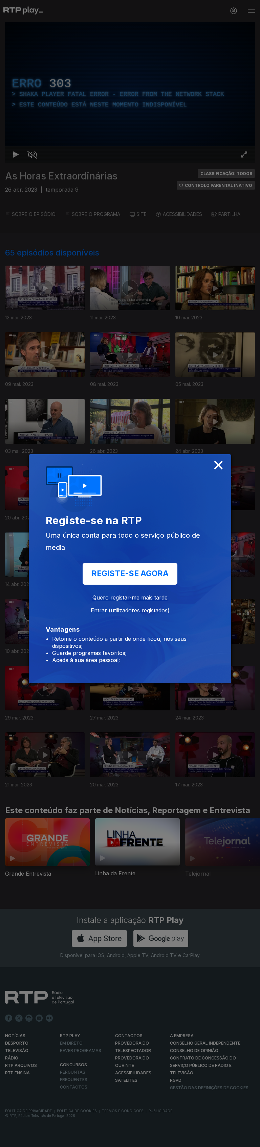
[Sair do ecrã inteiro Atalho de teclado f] (249, 1139)
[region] (130, 573)
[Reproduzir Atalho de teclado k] (11, 1139)
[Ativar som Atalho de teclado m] (27, 1139)
